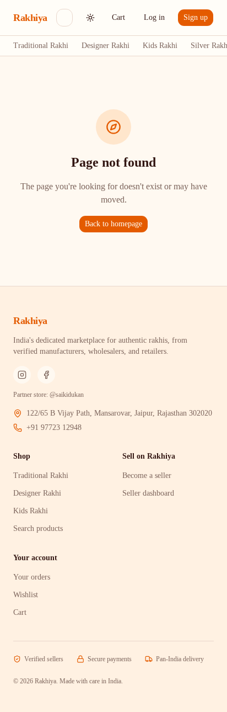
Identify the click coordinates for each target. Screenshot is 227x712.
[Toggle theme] (90, 17)
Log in (154, 17)
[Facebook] (46, 375)
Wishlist (25, 595)
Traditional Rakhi (40, 45)
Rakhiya (30, 17)
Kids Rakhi (160, 45)
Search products (38, 528)
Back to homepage (113, 224)
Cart (118, 17)
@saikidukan (67, 394)
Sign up (195, 17)
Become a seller (146, 475)
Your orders (31, 577)
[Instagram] (22, 375)
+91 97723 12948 (54, 427)
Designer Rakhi (105, 45)
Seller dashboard (148, 493)
